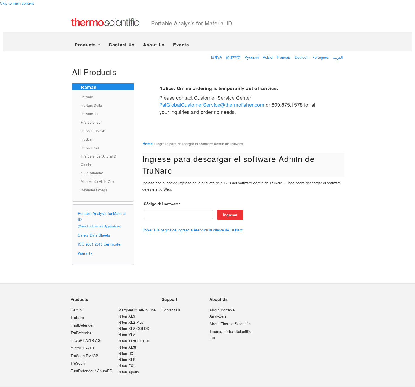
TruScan (87, 139)
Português (320, 57)
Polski (268, 57)
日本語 (216, 57)
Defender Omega (94, 189)
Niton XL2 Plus (131, 322)
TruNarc (87, 96)
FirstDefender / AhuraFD (91, 370)
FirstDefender (91, 122)
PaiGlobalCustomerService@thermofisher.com (211, 104)
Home (148, 143)
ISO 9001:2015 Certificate (99, 244)
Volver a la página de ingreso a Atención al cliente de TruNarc (192, 230)
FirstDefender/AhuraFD (98, 156)
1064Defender (92, 172)
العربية (338, 57)
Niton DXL (126, 353)
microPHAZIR (82, 348)
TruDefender (81, 332)
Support (169, 299)
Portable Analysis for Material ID (191, 23)
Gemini (86, 164)
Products (86, 44)
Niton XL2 (126, 334)
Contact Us (122, 44)
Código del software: (162, 203)
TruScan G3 (90, 147)
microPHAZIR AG (86, 340)
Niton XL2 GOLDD (133, 328)
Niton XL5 (126, 316)
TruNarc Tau (90, 113)
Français (284, 57)
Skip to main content (17, 3)
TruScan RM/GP (93, 130)
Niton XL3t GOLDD (134, 341)
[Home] (111, 22)
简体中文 (233, 57)
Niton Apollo (128, 372)
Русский (251, 57)
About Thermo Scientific (230, 323)
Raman (89, 87)
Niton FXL (126, 365)
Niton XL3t (127, 347)
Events (181, 44)
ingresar (230, 214)
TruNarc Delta (91, 105)
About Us (154, 44)
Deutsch (301, 57)
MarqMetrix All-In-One (97, 181)
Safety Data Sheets (94, 235)
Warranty (85, 253)
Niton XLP (127, 359)
